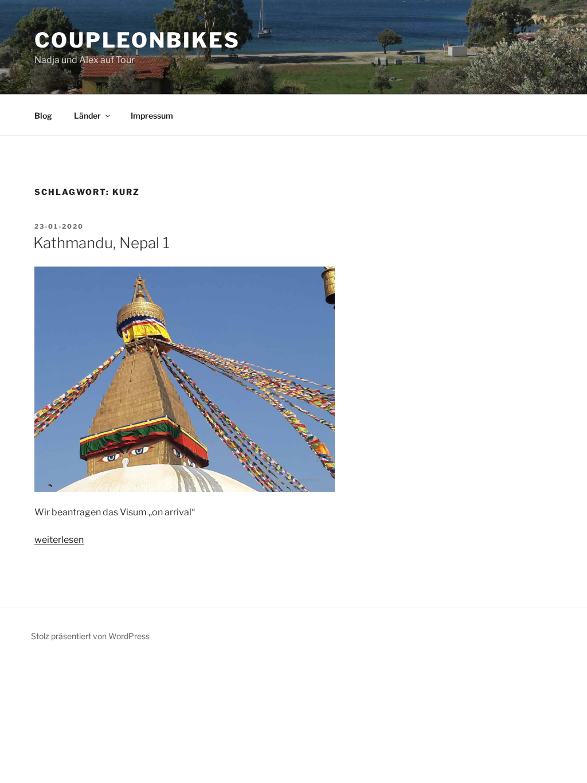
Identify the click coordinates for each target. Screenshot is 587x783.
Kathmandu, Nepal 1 (101, 243)
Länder (87, 115)
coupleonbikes (137, 40)
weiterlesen (59, 539)
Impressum (152, 115)
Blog (43, 115)
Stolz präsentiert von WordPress (90, 636)
